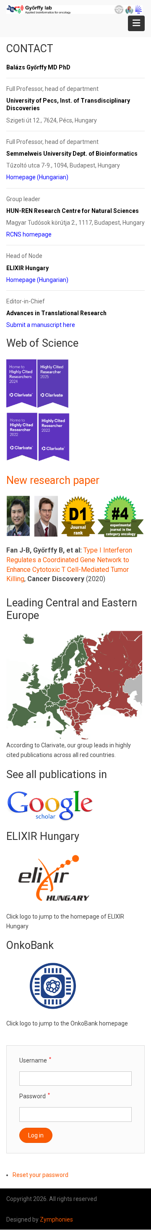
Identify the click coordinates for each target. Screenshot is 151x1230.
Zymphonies (56, 1219)
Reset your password (40, 1175)
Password (32, 1096)
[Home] (74, 8)
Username (33, 1060)
